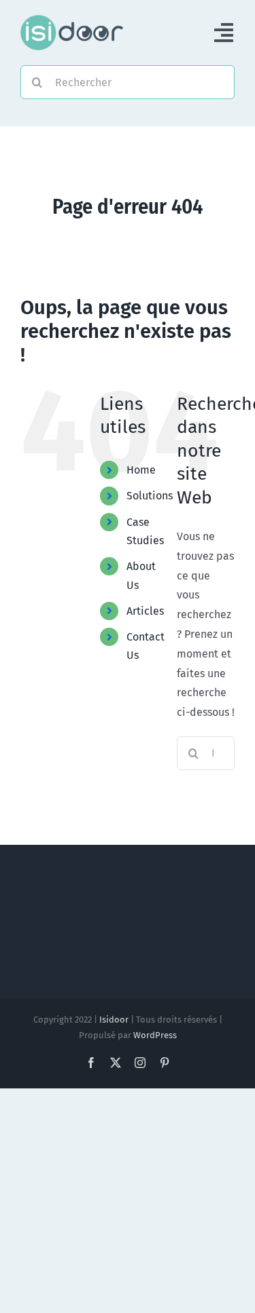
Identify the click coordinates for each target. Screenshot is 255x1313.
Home (141, 469)
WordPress (155, 1035)
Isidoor (114, 1019)
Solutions (149, 495)
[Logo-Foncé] (71, 20)
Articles (145, 611)
